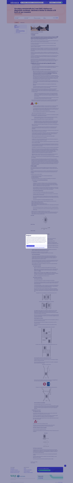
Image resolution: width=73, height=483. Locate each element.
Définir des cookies (41, 247)
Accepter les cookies (30, 245)
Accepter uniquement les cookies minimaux (32, 247)
